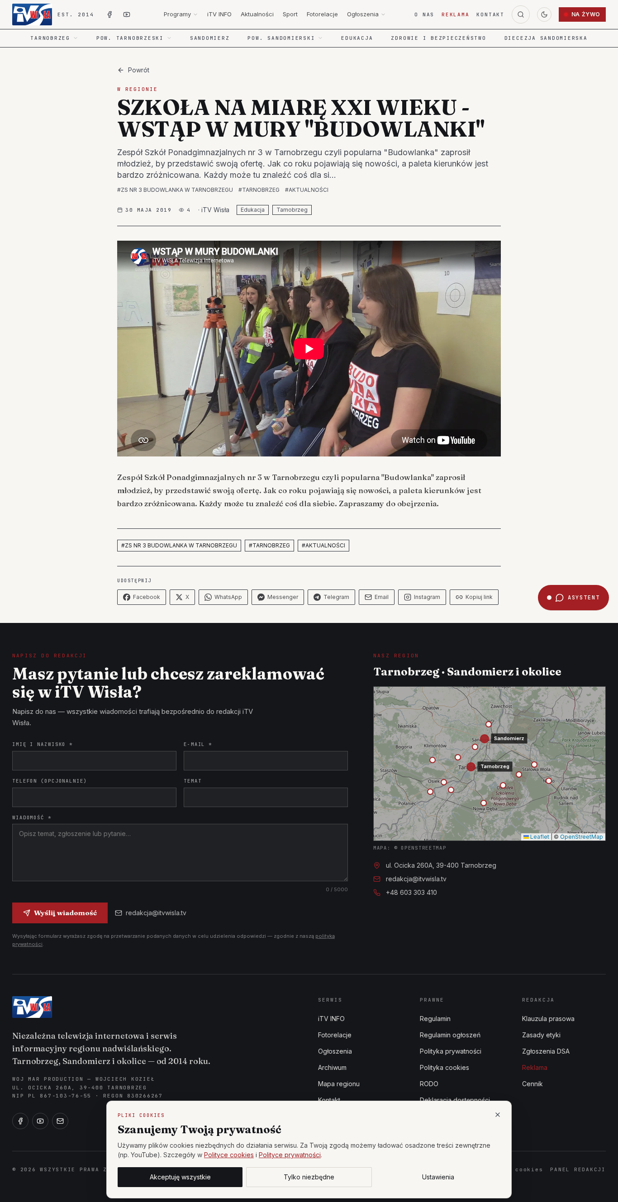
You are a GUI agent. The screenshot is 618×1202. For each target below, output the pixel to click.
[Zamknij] (498, 1115)
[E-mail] (60, 1121)
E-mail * (198, 744)
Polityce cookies (229, 1155)
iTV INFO (219, 14)
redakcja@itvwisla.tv (156, 913)
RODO (429, 1084)
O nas (424, 14)
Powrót (138, 70)
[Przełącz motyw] (544, 14)
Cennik (532, 1084)
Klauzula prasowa (548, 1018)
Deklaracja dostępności (455, 1100)
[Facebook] (20, 1121)
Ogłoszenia (363, 14)
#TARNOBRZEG (259, 189)
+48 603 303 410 (411, 892)
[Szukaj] (521, 14)
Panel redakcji (578, 1169)
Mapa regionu (339, 1084)
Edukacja (357, 38)
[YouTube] (40, 1121)
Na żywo (585, 14)
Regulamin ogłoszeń (450, 1035)
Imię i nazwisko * (42, 744)
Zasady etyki (541, 1035)
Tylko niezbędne (309, 1177)
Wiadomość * (32, 817)
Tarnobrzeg (292, 209)
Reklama (455, 14)
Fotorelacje (322, 14)
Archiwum (332, 1067)
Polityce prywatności (290, 1155)
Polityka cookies (444, 1067)
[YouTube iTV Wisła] (127, 14)
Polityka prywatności (450, 1051)
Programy (177, 14)
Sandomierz (210, 38)
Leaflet (539, 836)
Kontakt (490, 14)
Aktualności (257, 14)
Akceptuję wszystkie (180, 1177)
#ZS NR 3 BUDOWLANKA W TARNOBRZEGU (175, 189)
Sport (290, 14)
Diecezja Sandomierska (546, 38)
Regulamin (435, 1018)
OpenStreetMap (581, 836)
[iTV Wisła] (32, 1007)
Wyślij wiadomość (65, 912)
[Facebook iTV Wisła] (109, 14)
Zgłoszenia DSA (546, 1051)
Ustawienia (438, 1177)
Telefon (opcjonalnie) (49, 781)
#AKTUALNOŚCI (306, 189)
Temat (192, 781)
